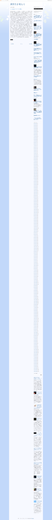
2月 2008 (35, 315)
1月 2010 (35, 279)
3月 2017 (35, 151)
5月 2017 (35, 148)
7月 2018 (35, 136)
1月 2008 (35, 316)
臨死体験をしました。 (37, 115)
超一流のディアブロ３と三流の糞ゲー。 (39, 419)
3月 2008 (35, 313)
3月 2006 (35, 344)
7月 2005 (35, 357)
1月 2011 (35, 262)
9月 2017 (35, 142)
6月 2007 (35, 327)
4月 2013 (35, 221)
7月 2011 (35, 254)
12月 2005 (35, 349)
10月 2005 (35, 352)
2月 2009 (35, 296)
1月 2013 (35, 226)
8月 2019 (35, 123)
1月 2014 (35, 207)
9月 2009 (35, 285)
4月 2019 (35, 128)
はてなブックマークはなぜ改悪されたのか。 (39, 501)
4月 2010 (35, 274)
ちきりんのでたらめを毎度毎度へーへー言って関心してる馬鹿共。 (38, 463)
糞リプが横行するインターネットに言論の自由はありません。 (38, 96)
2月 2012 (35, 243)
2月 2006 (35, 346)
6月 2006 (35, 340)
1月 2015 (35, 189)
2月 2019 (35, 131)
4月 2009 (35, 293)
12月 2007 (35, 318)
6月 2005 (35, 358)
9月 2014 (35, 195)
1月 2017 (35, 153)
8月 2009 (35, 287)
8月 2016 (35, 159)
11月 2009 (35, 282)
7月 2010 (35, 270)
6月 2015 (35, 181)
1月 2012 (35, 245)
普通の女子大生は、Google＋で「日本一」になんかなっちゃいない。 (38, 378)
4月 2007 (35, 330)
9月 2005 (35, 354)
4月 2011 (35, 257)
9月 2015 (35, 176)
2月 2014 (35, 206)
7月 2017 (35, 145)
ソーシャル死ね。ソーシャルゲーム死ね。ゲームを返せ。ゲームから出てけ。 (38, 434)
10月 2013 (35, 212)
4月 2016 (35, 165)
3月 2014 (35, 204)
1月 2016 (35, 170)
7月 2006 (35, 338)
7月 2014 (35, 198)
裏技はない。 (36, 92)
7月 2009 (35, 288)
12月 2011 (35, 246)
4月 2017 (35, 150)
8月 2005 (35, 355)
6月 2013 (35, 218)
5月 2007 (35, 329)
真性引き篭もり (17, 4)
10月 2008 (35, 302)
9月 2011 (35, 251)
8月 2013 (35, 215)
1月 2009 (35, 298)
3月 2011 (35, 259)
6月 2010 (35, 271)
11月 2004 (35, 369)
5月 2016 (35, 164)
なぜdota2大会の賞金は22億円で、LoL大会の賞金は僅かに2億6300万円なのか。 (38, 406)
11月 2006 (35, 332)
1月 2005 (35, 366)
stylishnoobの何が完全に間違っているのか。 (38, 67)
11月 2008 (35, 301)
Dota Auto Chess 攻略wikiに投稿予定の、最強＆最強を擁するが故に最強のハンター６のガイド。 (38, 35)
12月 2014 (35, 190)
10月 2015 (35, 175)
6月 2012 (35, 237)
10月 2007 (35, 321)
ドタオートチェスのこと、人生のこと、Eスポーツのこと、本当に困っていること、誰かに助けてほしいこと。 (38, 27)
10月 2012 (35, 231)
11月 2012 (35, 229)
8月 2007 (35, 324)
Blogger (32, 518)
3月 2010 (35, 276)
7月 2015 (35, 179)
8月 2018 (35, 134)
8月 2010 (35, 268)
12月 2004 (35, 368)
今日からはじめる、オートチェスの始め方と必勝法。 (38, 102)
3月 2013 (35, 223)
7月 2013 (35, 217)
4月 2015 (35, 184)
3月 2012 (35, 242)
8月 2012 (35, 234)
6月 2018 (35, 137)
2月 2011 (35, 260)
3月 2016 (35, 167)
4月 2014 (35, 203)
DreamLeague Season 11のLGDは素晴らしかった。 (38, 53)
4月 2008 (35, 312)
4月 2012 (35, 240)
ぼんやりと (35, 79)
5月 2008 (35, 310)
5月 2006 (35, 341)
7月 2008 (35, 307)
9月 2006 (35, 335)
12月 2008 (35, 299)
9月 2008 (35, 304)
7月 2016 (35, 161)
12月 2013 (35, 209)
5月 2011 (35, 256)
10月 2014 (35, 193)
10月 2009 (35, 284)
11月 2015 (35, 173)
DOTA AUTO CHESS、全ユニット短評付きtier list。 (37, 89)
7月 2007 (35, 326)
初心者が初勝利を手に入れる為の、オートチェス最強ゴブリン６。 (38, 49)
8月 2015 (35, 178)
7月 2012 (35, 235)
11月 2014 (35, 192)
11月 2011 (35, 248)
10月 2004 (35, 371)
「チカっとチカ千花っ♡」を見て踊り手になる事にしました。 (37, 118)
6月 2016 (35, 162)
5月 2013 (35, 220)
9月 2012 (35, 232)
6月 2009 (35, 290)
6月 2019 (35, 125)
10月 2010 (35, 265)
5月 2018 (35, 139)
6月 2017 (35, 147)
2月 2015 (35, 187)
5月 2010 (35, 273)
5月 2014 (35, 201)
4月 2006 (35, 343)
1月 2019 (35, 133)
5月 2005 (35, 360)
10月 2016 (35, 156)
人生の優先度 (36, 39)
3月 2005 (35, 363)
